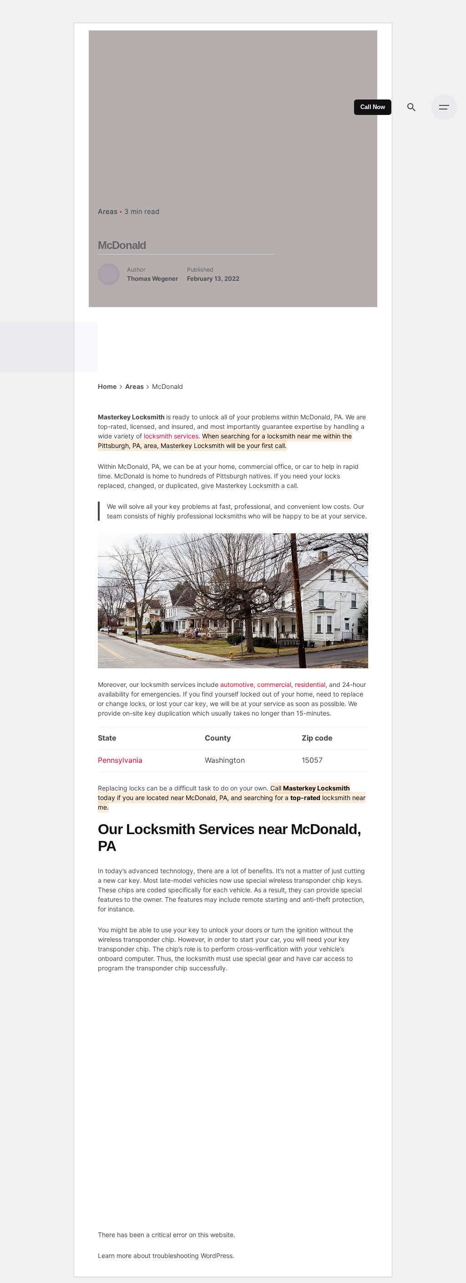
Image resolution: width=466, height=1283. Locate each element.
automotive (236, 684)
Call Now (372, 107)
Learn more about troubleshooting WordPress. (166, 1255)
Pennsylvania (120, 760)
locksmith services (171, 436)
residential (310, 684)
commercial (274, 684)
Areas (107, 211)
